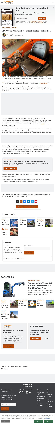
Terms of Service (41, 22)
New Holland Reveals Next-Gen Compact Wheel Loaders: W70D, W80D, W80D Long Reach (5, 316)
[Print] (17, 201)
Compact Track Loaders (3, 301)
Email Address (28, 245)
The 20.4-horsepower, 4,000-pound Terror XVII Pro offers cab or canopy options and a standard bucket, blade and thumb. (40, 292)
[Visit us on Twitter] (23, 392)
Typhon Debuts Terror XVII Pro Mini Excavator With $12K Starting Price (40, 285)
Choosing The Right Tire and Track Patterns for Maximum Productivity (40, 332)
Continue (29, 253)
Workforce (6, 28)
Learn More (8, 346)
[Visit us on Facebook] (20, 392)
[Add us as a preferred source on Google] (21, 201)
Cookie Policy (48, 418)
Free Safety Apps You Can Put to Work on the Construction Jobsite (5, 222)
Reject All (48, 421)
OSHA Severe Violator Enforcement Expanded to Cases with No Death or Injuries (5, 232)
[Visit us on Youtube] (30, 392)
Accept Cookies (38, 421)
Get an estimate (10, 168)
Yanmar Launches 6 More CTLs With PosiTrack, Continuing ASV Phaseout (4, 305)
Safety (14, 28)
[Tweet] (32, 201)
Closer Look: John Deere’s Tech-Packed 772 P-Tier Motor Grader (21, 303)
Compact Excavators (34, 280)
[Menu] (2, 2)
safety (42, 124)
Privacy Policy (33, 22)
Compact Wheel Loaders (3, 312)
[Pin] (36, 201)
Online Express (43, 83)
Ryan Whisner (10, 34)
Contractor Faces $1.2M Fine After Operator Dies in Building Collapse (40, 223)
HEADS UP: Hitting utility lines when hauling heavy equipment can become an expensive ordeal (23, 222)
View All (46, 338)
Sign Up (5, 409)
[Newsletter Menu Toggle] (53, 2)
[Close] (52, 415)
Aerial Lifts (40, 300)
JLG (3, 82)
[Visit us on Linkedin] (27, 392)
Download (35, 338)
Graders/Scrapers (21, 300)
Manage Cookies (5, 421)
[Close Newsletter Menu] (53, 8)
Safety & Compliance (40, 219)
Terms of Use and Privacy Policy (36, 21)
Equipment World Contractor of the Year (13, 332)
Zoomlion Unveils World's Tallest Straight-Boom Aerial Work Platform (40, 303)
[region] (27, 418)
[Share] (24, 201)
